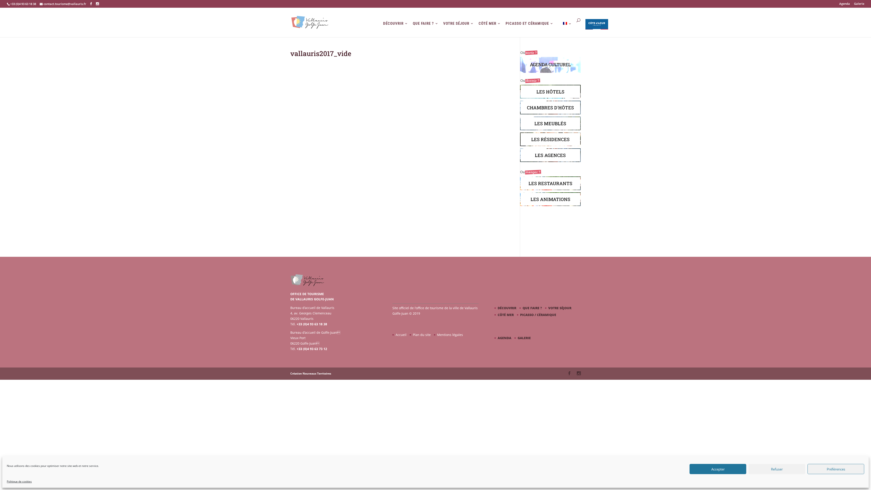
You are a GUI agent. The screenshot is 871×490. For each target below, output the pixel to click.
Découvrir (393, 23)
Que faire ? (423, 23)
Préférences (836, 469)
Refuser (777, 469)
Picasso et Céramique (527, 23)
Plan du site (422, 335)
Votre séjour (456, 23)
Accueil (401, 335)
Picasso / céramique (538, 315)
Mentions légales (450, 335)
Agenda (844, 4)
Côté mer (487, 23)
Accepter (718, 469)
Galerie (859, 4)
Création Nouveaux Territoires (310, 373)
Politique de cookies (19, 481)
